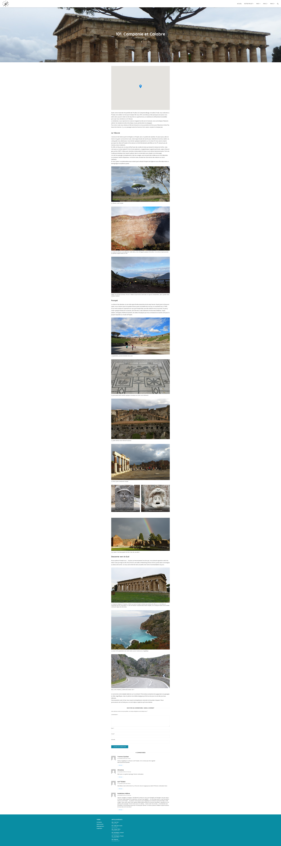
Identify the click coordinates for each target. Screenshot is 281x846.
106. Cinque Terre (116, 829)
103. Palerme (115, 839)
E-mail (113, 734)
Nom (112, 728)
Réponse (120, 765)
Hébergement (100, 826)
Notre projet (248, 3)
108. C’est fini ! (115, 822)
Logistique (99, 828)
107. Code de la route (117, 825)
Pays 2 (265, 3)
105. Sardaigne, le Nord (118, 832)
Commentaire (114, 714)
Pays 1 (258, 3)
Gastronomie (100, 824)
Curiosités (99, 822)
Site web (113, 739)
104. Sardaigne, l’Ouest (118, 836)
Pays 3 (272, 3)
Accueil (239, 3)
